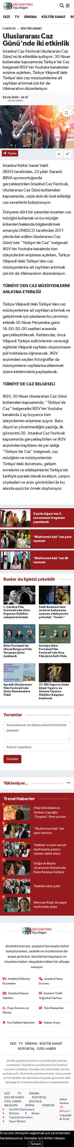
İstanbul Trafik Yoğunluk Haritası (50, 995)
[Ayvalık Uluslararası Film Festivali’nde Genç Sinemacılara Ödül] (19, 672)
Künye (35, 1113)
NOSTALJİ (35, 1101)
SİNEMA (30, 17)
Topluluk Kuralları (20, 1117)
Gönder (12, 759)
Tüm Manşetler (54, 1008)
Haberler (9, 28)
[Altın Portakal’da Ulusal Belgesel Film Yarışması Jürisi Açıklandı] (19, 634)
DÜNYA (29, 1105)
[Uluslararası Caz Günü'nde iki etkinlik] (37, 126)
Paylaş (12, 153)
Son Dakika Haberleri (21, 1022)
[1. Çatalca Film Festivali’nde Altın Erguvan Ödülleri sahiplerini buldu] (19, 595)
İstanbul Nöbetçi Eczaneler (16, 981)
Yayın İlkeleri (17, 1121)
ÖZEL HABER (46, 1049)
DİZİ (6, 17)
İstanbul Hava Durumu (51, 981)
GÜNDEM (48, 1105)
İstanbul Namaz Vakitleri (16, 995)
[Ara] (62, 6)
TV (17, 17)
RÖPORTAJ (26, 1049)
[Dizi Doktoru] (18, 6)
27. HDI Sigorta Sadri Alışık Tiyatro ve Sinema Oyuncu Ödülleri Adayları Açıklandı (54, 691)
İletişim (13, 1113)
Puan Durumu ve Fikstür (16, 1010)
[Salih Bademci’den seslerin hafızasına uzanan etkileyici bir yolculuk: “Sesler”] (55, 595)
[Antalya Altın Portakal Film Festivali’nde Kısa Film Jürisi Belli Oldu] (55, 634)
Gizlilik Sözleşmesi (21, 1109)
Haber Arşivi (52, 1022)
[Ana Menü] (68, 6)
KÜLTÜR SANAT (54, 17)
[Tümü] (69, 783)
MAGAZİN (10, 1105)
